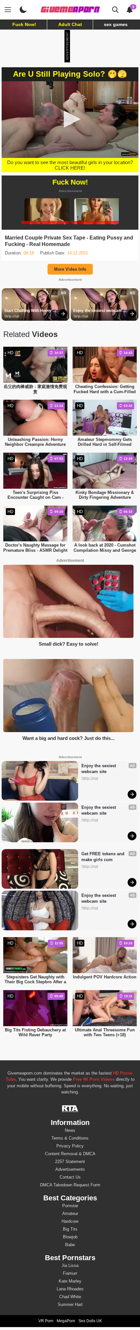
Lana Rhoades (70, 1288)
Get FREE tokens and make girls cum (103, 856)
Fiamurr (70, 1273)
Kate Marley (70, 1281)
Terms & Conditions (70, 1138)
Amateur (70, 1213)
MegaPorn (66, 1321)
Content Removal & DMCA (70, 1153)
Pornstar (70, 1205)
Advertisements (70, 1169)
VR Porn (45, 1321)
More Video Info (70, 269)
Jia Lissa (70, 1265)
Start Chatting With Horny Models (28, 311)
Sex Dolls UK (90, 1321)
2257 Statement (70, 1161)
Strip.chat (11, 316)
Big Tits (70, 1229)
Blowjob (70, 1236)
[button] (70, 119)
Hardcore (70, 1221)
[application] (70, 119)
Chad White (70, 1296)
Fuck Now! (24, 24)
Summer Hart (70, 1304)
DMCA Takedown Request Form (70, 1184)
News (70, 1130)
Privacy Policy (70, 1145)
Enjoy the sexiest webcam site (98, 311)
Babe (70, 1244)
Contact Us (70, 1177)
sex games (116, 24)
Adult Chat (70, 24)
